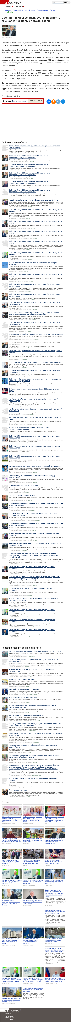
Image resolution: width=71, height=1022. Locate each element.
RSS (11, 1020)
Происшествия (42, 10)
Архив (15, 10)
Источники (23, 10)
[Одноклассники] (53, 101)
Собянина (16, 70)
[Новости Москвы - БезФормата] (11, 2)
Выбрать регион (9, 1017)
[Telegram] (58, 101)
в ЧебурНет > (10, 12)
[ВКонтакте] (49, 101)
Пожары (53, 10)
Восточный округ (19, 101)
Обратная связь (9, 1016)
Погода (32, 10)
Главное (8, 10)
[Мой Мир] (63, 101)
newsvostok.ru (8, 37)
